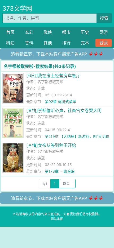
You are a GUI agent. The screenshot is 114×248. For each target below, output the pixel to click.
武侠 (47, 32)
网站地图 (57, 219)
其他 (47, 43)
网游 (103, 32)
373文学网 (17, 8)
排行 (66, 43)
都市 (66, 32)
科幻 (10, 43)
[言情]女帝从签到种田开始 (51, 145)
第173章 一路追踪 (59, 171)
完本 (85, 43)
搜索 (104, 18)
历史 (85, 32)
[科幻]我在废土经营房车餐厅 (53, 75)
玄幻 (29, 32)
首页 (10, 32)
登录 (103, 43)
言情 (29, 43)
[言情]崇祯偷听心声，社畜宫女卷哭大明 (64, 110)
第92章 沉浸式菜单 (60, 101)
